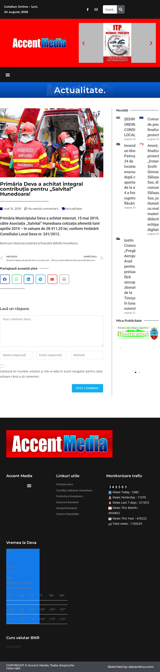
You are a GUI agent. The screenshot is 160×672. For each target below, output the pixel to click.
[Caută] (121, 9)
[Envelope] (96, 9)
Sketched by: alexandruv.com (131, 667)
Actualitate (79, 90)
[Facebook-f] (87, 9)
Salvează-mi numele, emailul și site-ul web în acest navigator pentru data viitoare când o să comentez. (51, 373)
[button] (83, 42)
